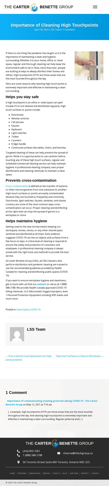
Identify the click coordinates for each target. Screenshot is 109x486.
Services (46, 473)
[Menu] (95, 7)
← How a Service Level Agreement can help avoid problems (28, 357)
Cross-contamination (17, 186)
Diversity (85, 473)
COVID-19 (35, 309)
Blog (65, 473)
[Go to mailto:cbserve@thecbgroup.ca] (80, 453)
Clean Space (22, 309)
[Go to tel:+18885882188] (34, 455)
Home (12, 473)
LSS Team (55, 29)
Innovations (34, 473)
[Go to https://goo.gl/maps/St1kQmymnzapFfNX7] (60, 462)
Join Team (74, 473)
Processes (22, 473)
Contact (95, 473)
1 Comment (69, 29)
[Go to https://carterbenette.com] (21, 7)
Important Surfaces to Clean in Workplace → (79, 356)
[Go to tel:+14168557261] (34, 451)
